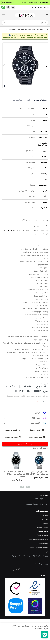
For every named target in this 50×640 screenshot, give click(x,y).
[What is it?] (10, 35)
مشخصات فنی (17, 100)
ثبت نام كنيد (39, 233)
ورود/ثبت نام (38, 7)
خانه (47, 29)
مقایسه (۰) (29, 8)
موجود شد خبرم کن (25, 444)
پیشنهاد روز (46, 7)
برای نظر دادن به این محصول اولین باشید (34, 396)
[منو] (47, 15)
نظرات (28, 100)
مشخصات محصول (40, 100)
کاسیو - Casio (43, 383)
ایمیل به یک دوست (35, 437)
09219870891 (39, 499)
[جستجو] (4, 22)
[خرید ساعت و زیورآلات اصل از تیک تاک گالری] (25, 15)
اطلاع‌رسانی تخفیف (11, 437)
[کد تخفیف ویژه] (25, 2)
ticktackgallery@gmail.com (35, 504)
